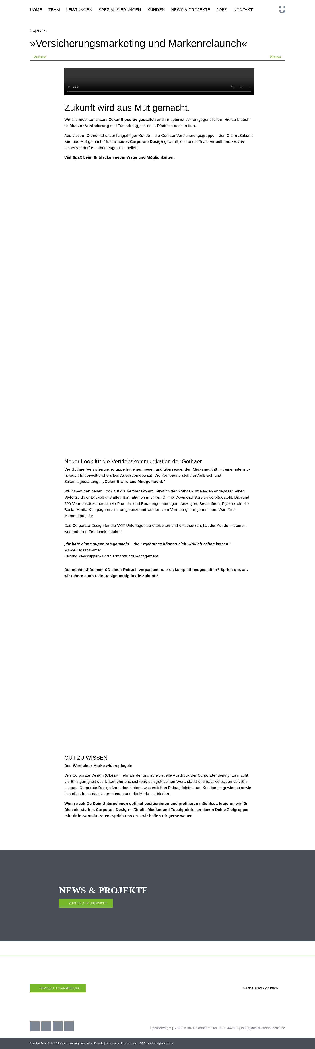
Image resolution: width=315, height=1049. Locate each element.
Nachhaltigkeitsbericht (160, 1043)
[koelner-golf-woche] (271, 995)
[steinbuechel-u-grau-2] (282, 8)
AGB (142, 1043)
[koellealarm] (181, 995)
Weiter (275, 57)
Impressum (112, 1043)
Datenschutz (128, 1043)
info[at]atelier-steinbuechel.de (263, 1028)
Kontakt (98, 1043)
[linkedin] (69, 1026)
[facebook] (35, 1026)
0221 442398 (228, 1028)
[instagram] (46, 1026)
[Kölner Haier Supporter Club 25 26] (132, 996)
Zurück (40, 57)
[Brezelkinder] (226, 998)
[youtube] (58, 1026)
